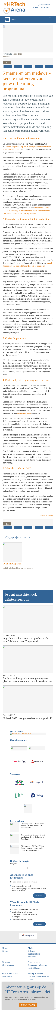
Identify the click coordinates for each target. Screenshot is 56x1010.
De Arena (6, 962)
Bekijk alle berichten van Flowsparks (18, 568)
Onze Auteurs (8, 965)
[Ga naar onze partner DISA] (28, 808)
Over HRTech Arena (10, 973)
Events (5, 951)
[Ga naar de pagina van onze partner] (28, 936)
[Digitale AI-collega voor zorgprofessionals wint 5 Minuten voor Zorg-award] (28, 619)
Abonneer (39, 895)
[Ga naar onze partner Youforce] (37, 748)
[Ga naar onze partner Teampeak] (37, 782)
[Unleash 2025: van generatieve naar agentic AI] (28, 699)
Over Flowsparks (12, 563)
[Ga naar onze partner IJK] (19, 795)
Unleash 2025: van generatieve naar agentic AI (27, 718)
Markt (30, 948)
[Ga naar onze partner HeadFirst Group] (19, 761)
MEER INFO (39, 924)
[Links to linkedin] (28, 868)
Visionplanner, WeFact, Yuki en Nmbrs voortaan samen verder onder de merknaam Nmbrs (32, 848)
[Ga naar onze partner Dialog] (37, 795)
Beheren (31, 951)
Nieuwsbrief (7, 976)
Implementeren (34, 954)
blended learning (24, 413)
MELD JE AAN (28, 1005)
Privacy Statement (35, 973)
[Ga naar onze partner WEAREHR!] (19, 782)
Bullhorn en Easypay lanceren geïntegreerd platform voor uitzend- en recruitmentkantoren (27, 680)
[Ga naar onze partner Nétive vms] (37, 761)
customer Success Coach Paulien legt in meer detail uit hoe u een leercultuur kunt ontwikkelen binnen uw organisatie (26, 211)
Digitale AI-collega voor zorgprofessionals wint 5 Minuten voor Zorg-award (25, 640)
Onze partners (33, 962)
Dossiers (5, 948)
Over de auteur (17, 538)
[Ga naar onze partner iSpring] (19, 748)
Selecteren (32, 957)
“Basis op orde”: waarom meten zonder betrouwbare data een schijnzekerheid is (32, 826)
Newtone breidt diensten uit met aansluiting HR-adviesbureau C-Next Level (33, 837)
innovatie (50, 515)
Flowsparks (7, 54)
